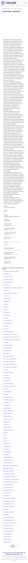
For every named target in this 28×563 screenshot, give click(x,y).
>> (18, 546)
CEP (11, 3)
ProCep (4, 8)
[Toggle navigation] (25, 3)
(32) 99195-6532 (23, 557)
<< (9, 546)
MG (8, 8)
